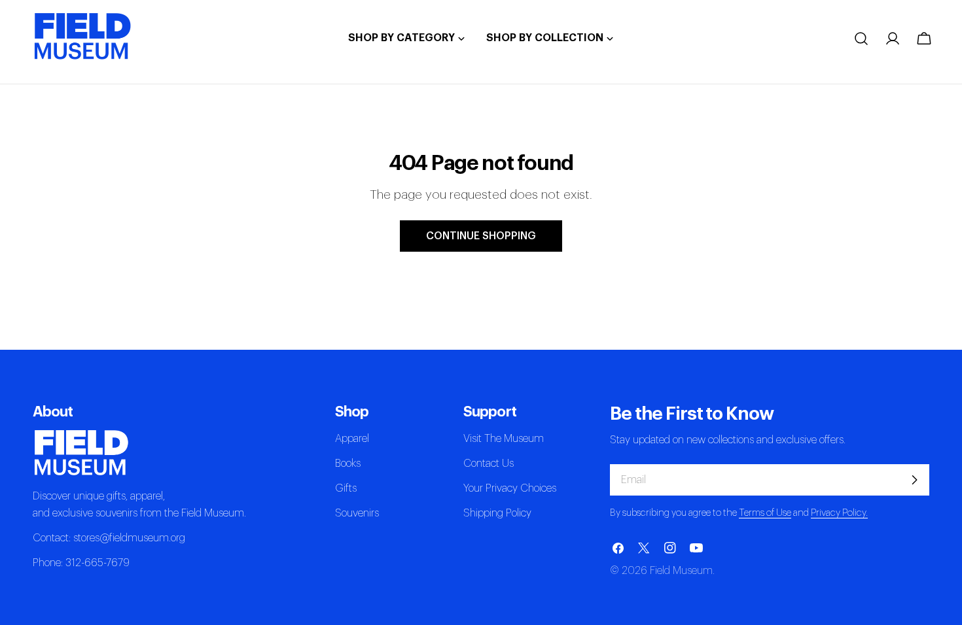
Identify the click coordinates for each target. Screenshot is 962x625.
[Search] (861, 38)
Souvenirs (357, 513)
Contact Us (488, 463)
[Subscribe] (914, 480)
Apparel (352, 438)
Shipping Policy (497, 513)
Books (348, 463)
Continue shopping (481, 236)
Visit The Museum (503, 438)
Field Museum (681, 571)
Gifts (346, 488)
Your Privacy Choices (509, 488)
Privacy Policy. (839, 513)
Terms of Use (765, 513)
